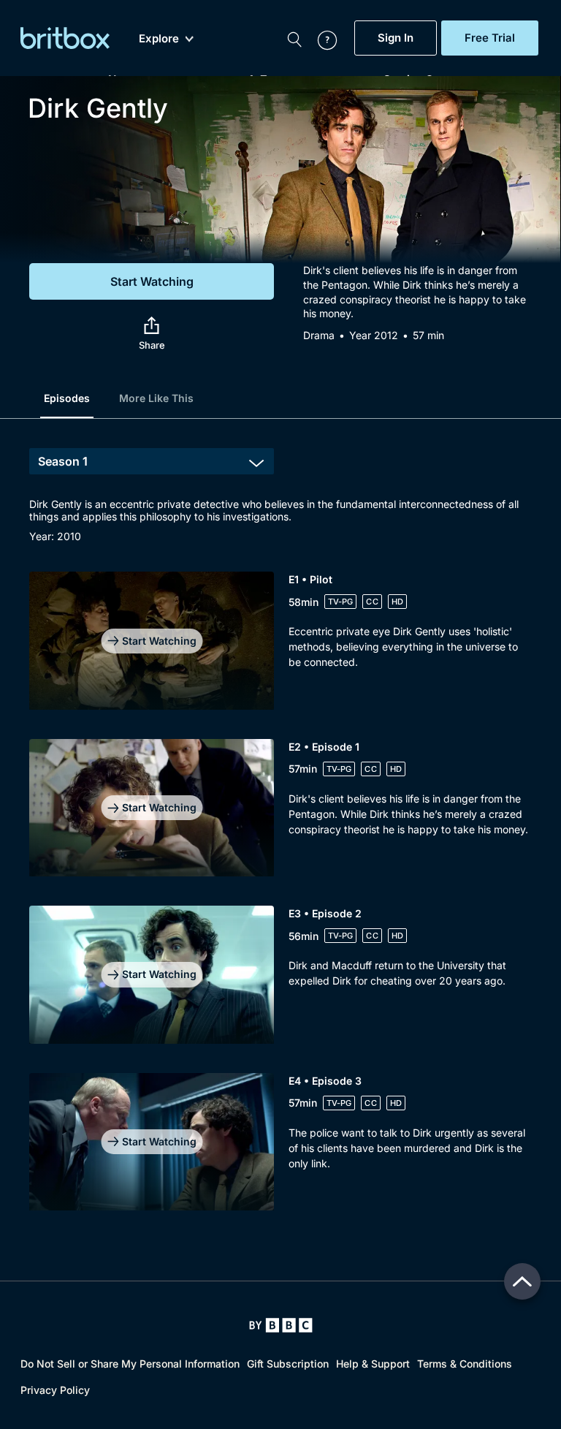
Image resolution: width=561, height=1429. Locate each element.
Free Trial (490, 38)
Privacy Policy (55, 1390)
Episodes (67, 398)
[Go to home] (281, 1325)
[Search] (294, 38)
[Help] (319, 38)
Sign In (395, 38)
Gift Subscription (288, 1363)
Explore (159, 38)
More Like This (156, 398)
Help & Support (373, 1363)
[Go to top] (522, 1281)
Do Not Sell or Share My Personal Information (130, 1363)
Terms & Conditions (464, 1363)
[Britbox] (65, 38)
